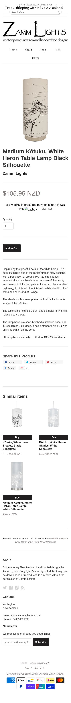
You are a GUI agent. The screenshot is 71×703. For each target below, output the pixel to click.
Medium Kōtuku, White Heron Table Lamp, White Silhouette (17, 506)
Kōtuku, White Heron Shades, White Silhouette (52, 445)
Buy (17, 437)
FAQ (58, 50)
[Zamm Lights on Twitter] (5, 587)
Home (13, 50)
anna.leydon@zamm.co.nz (26, 615)
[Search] (59, 12)
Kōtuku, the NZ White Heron (37, 538)
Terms (35, 57)
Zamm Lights (15, 173)
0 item (29, 4)
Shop (43, 50)
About (28, 50)
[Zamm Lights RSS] (23, 587)
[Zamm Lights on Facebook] (11, 587)
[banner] (35, 31)
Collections (15, 538)
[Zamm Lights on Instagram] (17, 587)
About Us (40, 668)
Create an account (39, 663)
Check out (46, 4)
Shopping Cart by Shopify (51, 673)
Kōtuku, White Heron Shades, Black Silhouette (16, 445)
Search (28, 668)
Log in (24, 663)
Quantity (7, 219)
